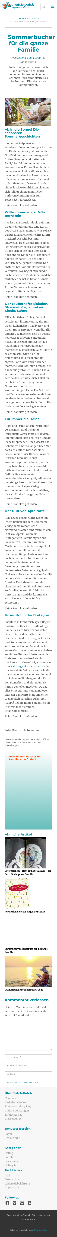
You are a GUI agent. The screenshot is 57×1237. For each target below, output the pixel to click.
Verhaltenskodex (15, 1102)
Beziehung (11, 1161)
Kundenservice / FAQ (18, 1106)
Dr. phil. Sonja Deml (29, 57)
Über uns (10, 1098)
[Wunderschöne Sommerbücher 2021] (28, 971)
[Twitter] (14, 1203)
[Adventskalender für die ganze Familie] (28, 893)
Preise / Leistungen (17, 1110)
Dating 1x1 (11, 1165)
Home (25, 18)
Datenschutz (13, 1179)
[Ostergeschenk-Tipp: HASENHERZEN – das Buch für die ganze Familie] (28, 852)
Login (8, 1133)
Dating (9, 1153)
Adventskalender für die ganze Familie (25, 911)
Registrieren (12, 1137)
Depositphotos (40, 1230)
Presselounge (13, 1118)
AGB (7, 1175)
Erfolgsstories (13, 1114)
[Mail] (22, 1203)
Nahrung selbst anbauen (25, 666)
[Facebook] (7, 1203)
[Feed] (29, 1203)
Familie (35, 18)
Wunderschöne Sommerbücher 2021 (24, 989)
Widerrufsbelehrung (17, 1183)
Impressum (12, 1187)
